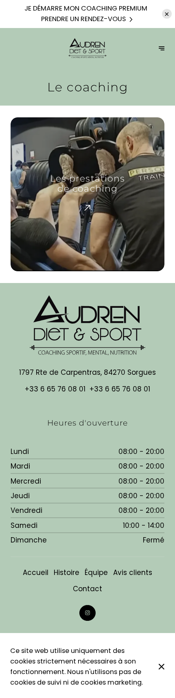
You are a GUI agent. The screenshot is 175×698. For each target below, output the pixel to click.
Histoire (66, 572)
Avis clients (132, 572)
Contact (87, 589)
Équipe (96, 572)
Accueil (35, 572)
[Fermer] (161, 666)
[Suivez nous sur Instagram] (87, 613)
